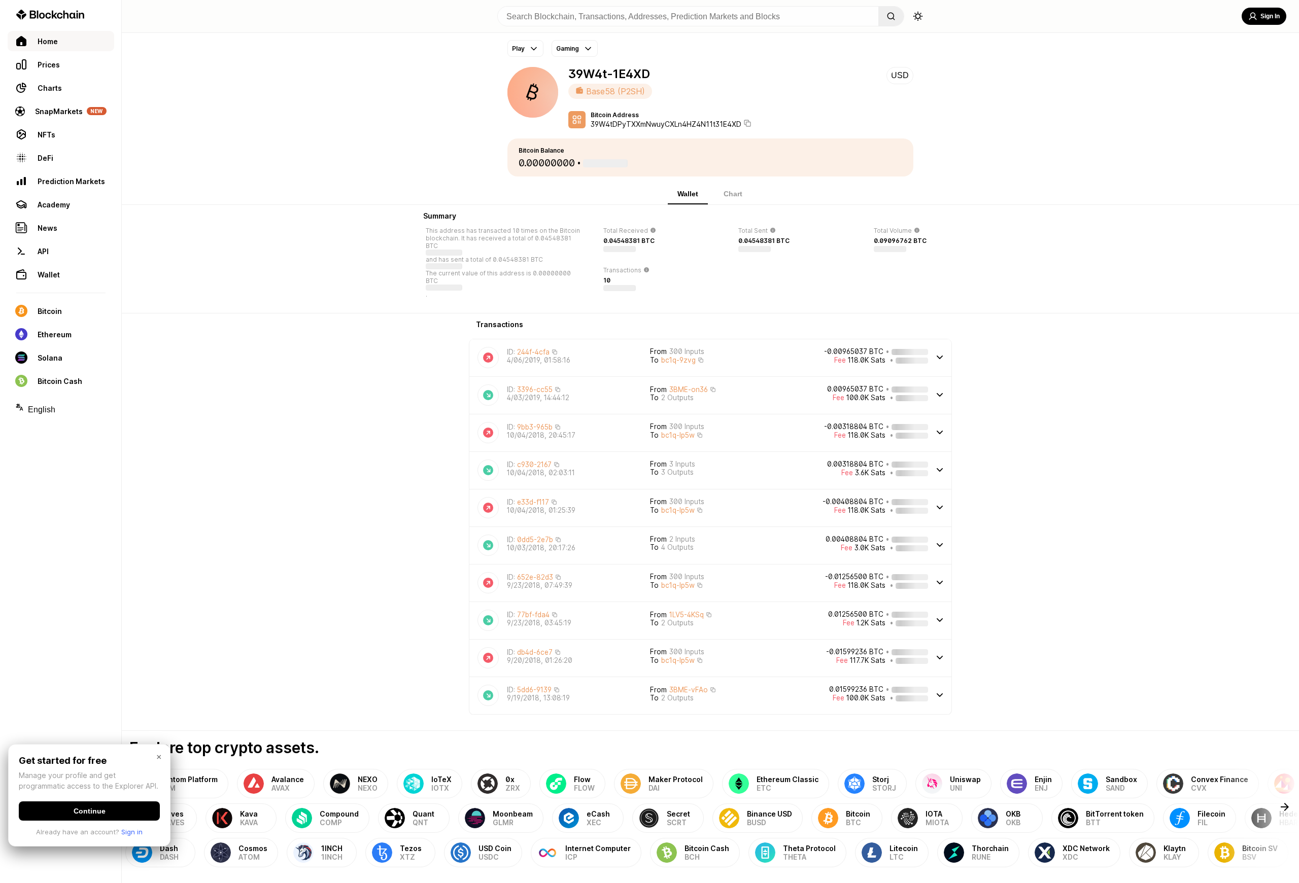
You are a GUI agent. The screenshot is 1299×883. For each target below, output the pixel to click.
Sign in (132, 832)
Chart (733, 194)
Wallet (687, 194)
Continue (90, 811)
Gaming (567, 48)
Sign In (1270, 16)
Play (518, 48)
